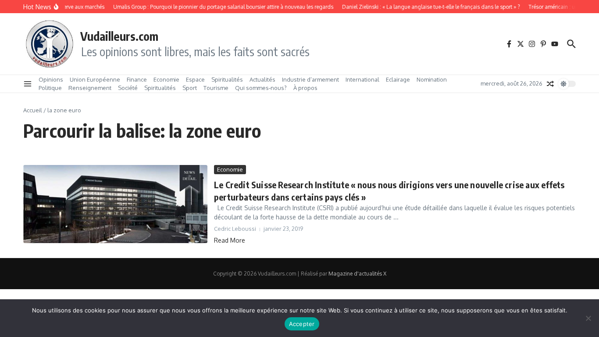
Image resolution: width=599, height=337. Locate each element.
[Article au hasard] (550, 83)
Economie (166, 79)
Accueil (32, 110)
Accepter (302, 323)
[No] (588, 318)
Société (128, 87)
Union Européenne (95, 79)
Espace (195, 79)
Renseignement (89, 87)
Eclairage (398, 79)
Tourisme (215, 87)
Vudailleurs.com (119, 36)
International (362, 79)
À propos (305, 87)
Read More (229, 240)
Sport (189, 87)
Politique (50, 87)
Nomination (432, 79)
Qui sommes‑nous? (261, 87)
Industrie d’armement (310, 79)
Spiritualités (227, 79)
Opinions (51, 79)
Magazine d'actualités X (357, 273)
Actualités (262, 79)
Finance (137, 79)
